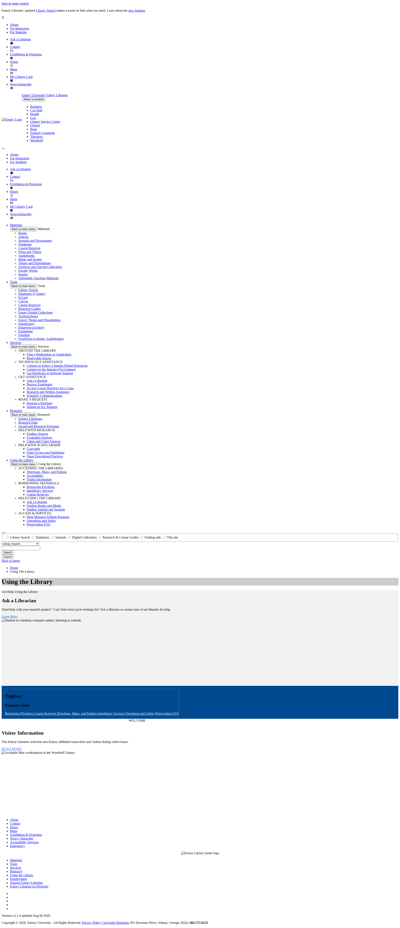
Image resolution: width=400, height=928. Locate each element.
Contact (15, 47)
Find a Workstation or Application (49, 354)
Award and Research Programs (38, 426)
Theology (36, 136)
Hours (14, 62)
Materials (16, 225)
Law (33, 118)
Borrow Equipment (39, 384)
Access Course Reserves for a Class (50, 388)
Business (36, 106)
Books (22, 233)
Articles (23, 237)
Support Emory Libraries (26, 882)
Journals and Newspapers (35, 240)
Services (15, 342)
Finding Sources (37, 434)
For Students (18, 32)
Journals (60, 537)
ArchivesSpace (28, 316)
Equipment (25, 331)
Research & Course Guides (121, 537)
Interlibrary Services (40, 490)
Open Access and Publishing (45, 452)
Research (16, 410)
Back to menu (11, 560)
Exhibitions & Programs (26, 54)
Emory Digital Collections (35, 312)
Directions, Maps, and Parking (47, 472)
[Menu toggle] (3, 148)
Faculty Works (28, 270)
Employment (18, 879)
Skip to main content (15, 3)
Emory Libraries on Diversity (29, 886)
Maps (13, 69)
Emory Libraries (57, 95)
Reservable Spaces (39, 358)
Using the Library (21, 460)
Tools (13, 282)
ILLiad (23, 297)
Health (34, 114)
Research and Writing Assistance (48, 392)
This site (172, 537)
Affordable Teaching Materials (38, 278)
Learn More (9, 616)
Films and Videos (29, 252)
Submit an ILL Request (42, 407)
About (14, 24)
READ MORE (12, 749)
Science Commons (42, 133)
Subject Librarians (30, 419)
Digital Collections (84, 537)
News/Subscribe (20, 84)
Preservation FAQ (38, 524)
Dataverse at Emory (31, 327)
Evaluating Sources (39, 437)
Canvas (23, 301)
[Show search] (3, 532)
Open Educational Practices (45, 456)
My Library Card (21, 77)
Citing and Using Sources (43, 441)
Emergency (17, 846)
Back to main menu (23, 229)
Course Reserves (29, 248)
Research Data (28, 422)
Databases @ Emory (31, 294)
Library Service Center (45, 121)
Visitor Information (39, 479)
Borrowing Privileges (41, 487)
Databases (25, 244)
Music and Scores (30, 259)
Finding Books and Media (44, 505)
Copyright (33, 449)
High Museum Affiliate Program (48, 517)
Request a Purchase (39, 403)
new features (136, 10)
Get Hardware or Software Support (50, 373)
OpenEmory (26, 324)
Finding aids (153, 537)
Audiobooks (26, 255)
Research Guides (29, 309)
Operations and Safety (41, 520)
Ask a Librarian (20, 39)
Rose (33, 129)
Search (7, 552)
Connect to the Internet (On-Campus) (51, 369)
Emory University (33, 95)
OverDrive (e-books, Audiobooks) (41, 339)
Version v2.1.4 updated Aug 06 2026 (26, 915)
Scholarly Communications (44, 395)
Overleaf (24, 335)
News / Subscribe (21, 838)
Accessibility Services (24, 842)
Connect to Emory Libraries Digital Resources (57, 365)
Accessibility (35, 475)
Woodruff (36, 140)
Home (14, 568)
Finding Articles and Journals (46, 509)
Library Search (46, 10)
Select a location (34, 99)
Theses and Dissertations (34, 263)
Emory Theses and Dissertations (39, 320)
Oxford (35, 125)
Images (23, 274)
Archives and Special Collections (40, 267)
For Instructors (19, 28)
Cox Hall (36, 110)
